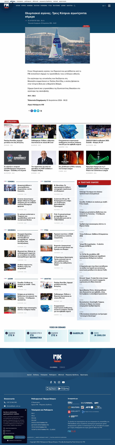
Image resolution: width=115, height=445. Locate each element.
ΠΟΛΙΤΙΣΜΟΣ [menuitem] (56, 5)
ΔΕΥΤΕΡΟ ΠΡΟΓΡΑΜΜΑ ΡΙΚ (40, 425)
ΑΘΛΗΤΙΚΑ (86, 26)
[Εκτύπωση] (41, 111)
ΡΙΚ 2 (33, 416)
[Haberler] (78, 336)
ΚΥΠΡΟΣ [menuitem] (23, 5)
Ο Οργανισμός (35, 402)
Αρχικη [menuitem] (18, 5)
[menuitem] (74, 6)
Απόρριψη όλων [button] (20, 437)
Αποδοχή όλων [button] (8, 437)
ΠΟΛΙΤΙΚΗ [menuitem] (36, 5)
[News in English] (100, 336)
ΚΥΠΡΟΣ (82, 190)
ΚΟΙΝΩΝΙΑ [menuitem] (30, 5)
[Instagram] (59, 382)
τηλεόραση (20, 1)
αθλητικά (35, 1)
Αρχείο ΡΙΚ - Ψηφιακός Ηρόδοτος (41, 404)
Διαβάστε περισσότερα (16, 425)
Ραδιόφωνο (53, 374)
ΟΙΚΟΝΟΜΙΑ (11, 230)
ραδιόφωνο (27, 1)
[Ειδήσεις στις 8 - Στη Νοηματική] (35, 336)
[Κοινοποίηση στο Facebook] (31, 111)
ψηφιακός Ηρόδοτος (46, 1)
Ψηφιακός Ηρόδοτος (72, 374)
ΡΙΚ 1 (33, 413)
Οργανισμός (84, 374)
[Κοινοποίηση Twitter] (35, 111)
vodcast (55, 1)
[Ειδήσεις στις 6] (57, 336)
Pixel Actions (76, 442)
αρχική (6, 1)
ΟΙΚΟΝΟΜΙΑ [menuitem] (44, 5)
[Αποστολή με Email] (38, 111)
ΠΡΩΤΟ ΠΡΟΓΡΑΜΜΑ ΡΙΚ (39, 422)
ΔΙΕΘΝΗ (10, 279)
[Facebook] (51, 382)
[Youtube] (63, 382)
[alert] (14, 426)
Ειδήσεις (36, 374)
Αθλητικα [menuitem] (70, 5)
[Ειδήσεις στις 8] (14, 336)
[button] (4, 428)
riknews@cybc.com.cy (13, 406)
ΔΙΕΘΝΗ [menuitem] (63, 5)
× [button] (25, 410)
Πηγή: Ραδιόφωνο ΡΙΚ (36, 105)
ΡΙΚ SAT (33, 420)
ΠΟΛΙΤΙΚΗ (47, 182)
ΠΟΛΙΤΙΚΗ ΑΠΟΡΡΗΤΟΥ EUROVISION (58, 437)
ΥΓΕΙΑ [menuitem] (50, 5)
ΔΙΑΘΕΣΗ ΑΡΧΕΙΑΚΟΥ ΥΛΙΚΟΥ (42, 437)
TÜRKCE (62, 367)
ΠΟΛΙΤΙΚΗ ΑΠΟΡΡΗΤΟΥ (28, 437)
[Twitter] (55, 382)
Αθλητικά (61, 374)
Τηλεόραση (44, 374)
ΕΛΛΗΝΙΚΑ (53, 367)
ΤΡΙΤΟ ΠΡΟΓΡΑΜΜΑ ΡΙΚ (39, 427)
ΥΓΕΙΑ (46, 230)
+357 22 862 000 (12, 402)
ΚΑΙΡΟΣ (81, 242)
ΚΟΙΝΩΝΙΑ (11, 182)
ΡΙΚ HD (33, 418)
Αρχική (29, 374)
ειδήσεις (12, 1)
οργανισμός (62, 1)
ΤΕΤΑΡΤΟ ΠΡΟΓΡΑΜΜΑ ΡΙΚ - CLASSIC (43, 429)
